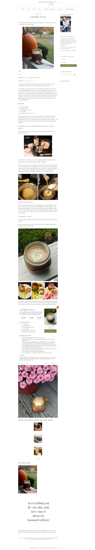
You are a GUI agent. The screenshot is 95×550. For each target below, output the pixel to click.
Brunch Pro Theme (60, 548)
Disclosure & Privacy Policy (65, 80)
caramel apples (41, 539)
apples (33, 539)
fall (49, 539)
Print (50, 331)
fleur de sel (34, 113)
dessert (46, 539)
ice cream (27, 77)
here (19, 533)
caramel (36, 539)
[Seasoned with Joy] (47, 5)
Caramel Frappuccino (28, 80)
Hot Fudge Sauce (38, 433)
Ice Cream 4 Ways (38, 445)
